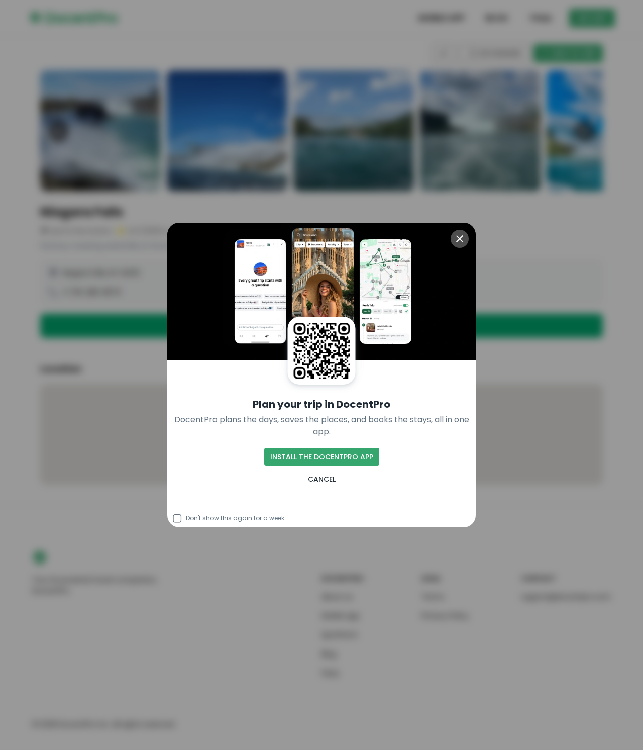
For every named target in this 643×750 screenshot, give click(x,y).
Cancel (322, 479)
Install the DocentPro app (321, 457)
